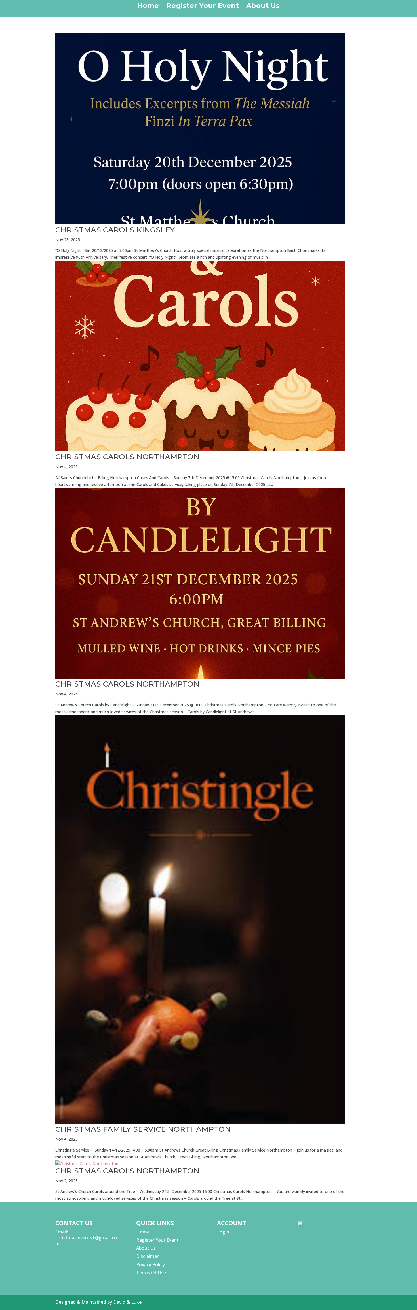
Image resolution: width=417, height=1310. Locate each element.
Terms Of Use (151, 1272)
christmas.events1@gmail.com (86, 1241)
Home (148, 7)
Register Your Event (202, 7)
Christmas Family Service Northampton (143, 1129)
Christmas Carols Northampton (127, 456)
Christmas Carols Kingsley (115, 229)
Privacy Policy (150, 1264)
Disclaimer (147, 1256)
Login (223, 1232)
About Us (263, 7)
